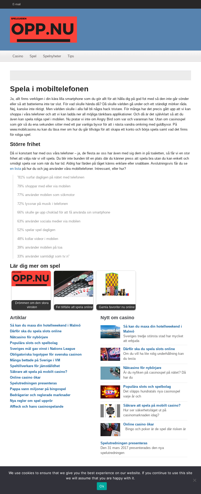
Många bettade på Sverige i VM (35, 360)
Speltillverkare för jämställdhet (35, 366)
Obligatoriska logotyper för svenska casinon (46, 354)
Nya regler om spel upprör (31, 401)
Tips (71, 56)
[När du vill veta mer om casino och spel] (43, 29)
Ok (101, 486)
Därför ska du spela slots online (36, 331)
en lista (15, 169)
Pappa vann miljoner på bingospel (38, 389)
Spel (33, 56)
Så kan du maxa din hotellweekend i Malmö (45, 325)
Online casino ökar (25, 377)
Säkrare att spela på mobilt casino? (38, 372)
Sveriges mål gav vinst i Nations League (42, 349)
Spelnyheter (52, 56)
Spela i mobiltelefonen (49, 89)
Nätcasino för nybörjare (29, 337)
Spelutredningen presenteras (33, 383)
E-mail (16, 4)
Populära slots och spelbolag (34, 343)
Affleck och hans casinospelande (36, 406)
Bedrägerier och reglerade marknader (40, 395)
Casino (18, 56)
